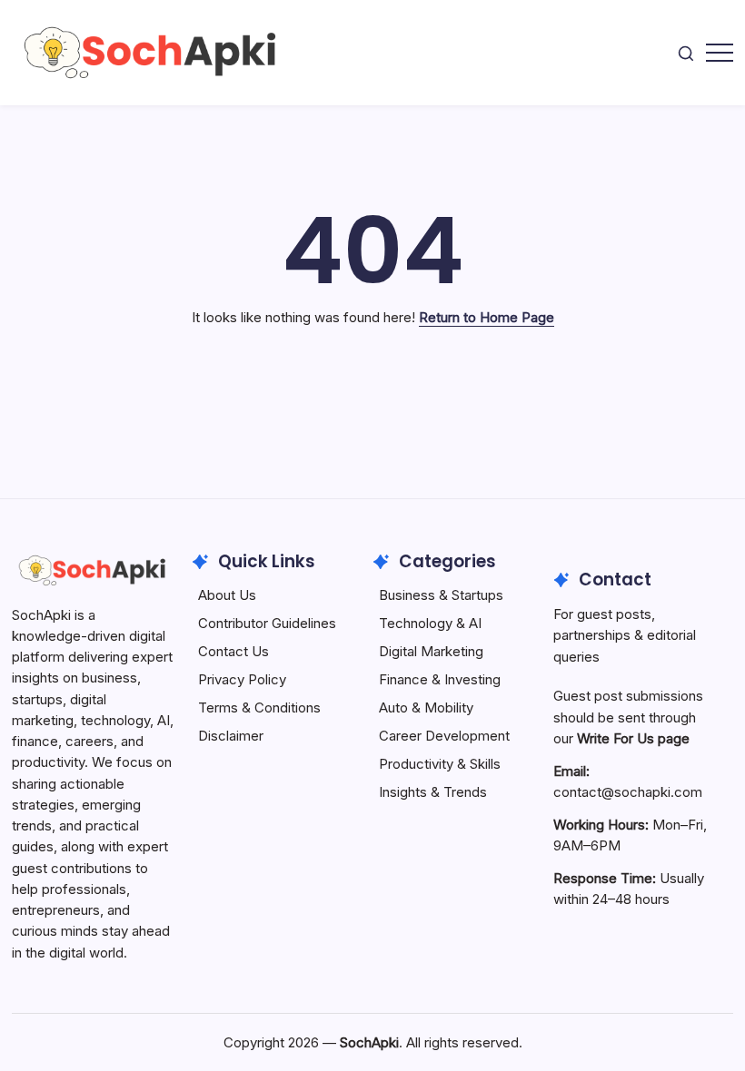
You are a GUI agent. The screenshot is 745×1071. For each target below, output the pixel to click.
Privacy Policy (242, 679)
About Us (227, 595)
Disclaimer (230, 735)
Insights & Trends (433, 792)
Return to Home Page (486, 317)
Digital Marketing (431, 651)
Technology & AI (430, 623)
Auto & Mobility (426, 707)
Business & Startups (441, 595)
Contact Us (233, 651)
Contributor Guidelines (267, 623)
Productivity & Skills (440, 763)
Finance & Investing (440, 679)
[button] (686, 52)
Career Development (444, 735)
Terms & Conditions (259, 707)
